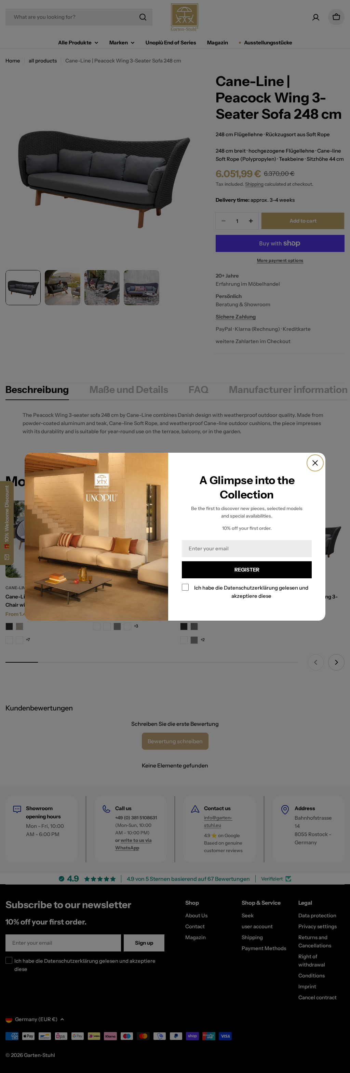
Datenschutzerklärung (251, 587)
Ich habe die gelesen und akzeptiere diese (251, 591)
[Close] (315, 463)
